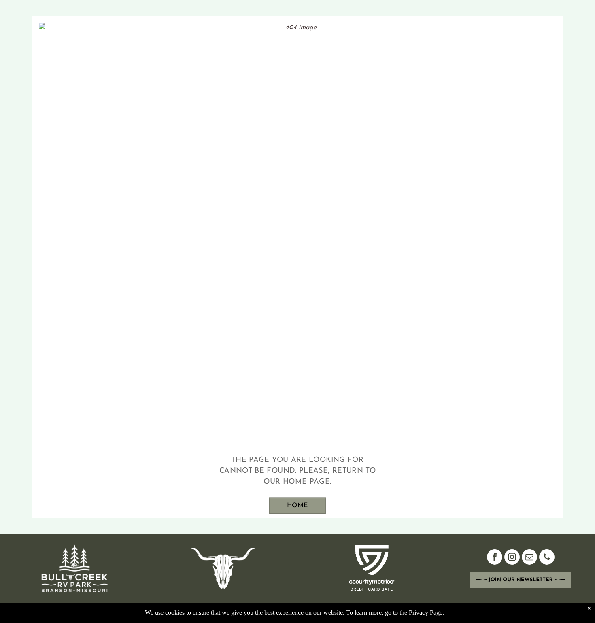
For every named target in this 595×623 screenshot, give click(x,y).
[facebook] (494, 558)
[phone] (547, 558)
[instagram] (512, 558)
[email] (529, 558)
